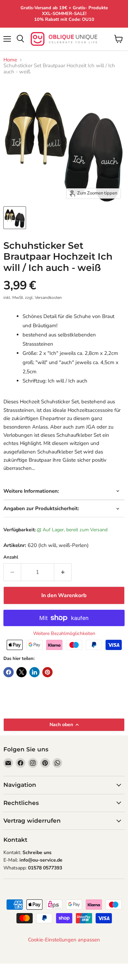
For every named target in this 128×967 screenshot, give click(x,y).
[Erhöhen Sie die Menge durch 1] (63, 572)
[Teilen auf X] (21, 672)
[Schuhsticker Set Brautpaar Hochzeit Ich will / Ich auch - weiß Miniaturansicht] (15, 218)
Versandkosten (48, 297)
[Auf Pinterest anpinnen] (47, 672)
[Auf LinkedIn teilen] (34, 672)
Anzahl (10, 557)
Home (10, 60)
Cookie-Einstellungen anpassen (64, 940)
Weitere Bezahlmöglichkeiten (64, 633)
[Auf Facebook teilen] (8, 672)
